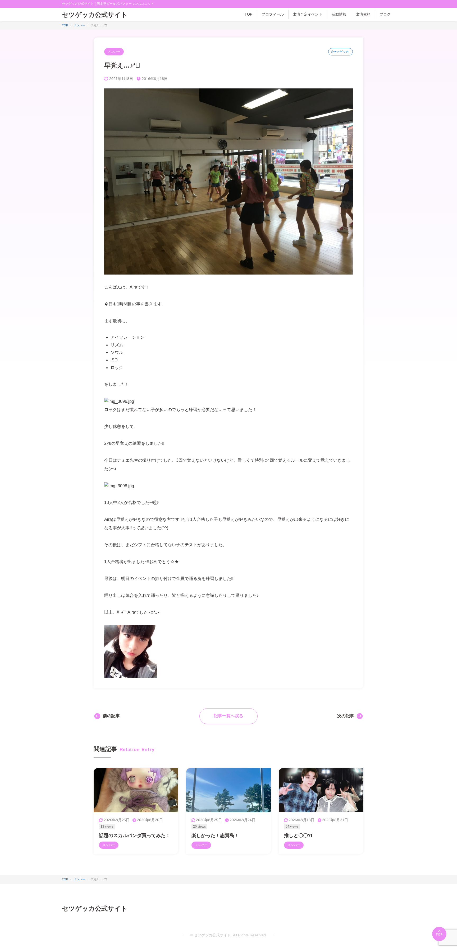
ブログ (385, 14)
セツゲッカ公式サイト (94, 14)
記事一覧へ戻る (228, 716)
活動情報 (339, 14)
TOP (248, 14)
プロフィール (273, 14)
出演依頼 (363, 14)
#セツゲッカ (340, 52)
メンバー (114, 52)
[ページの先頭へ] (439, 934)
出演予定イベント (307, 14)
